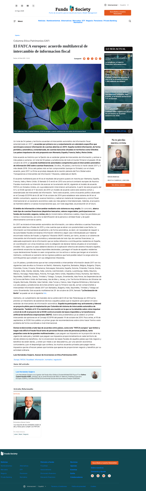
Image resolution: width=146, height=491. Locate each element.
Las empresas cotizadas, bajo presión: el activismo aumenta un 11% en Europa (118, 96)
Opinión (73, 466)
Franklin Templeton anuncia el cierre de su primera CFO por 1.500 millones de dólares (117, 79)
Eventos (73, 470)
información (39, 360)
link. (45, 293)
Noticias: (42, 21)
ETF (83, 21)
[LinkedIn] (16, 5)
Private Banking (110, 21)
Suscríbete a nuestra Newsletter (118, 13)
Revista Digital (116, 131)
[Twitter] (33, 5)
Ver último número (118, 185)
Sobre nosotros (97, 468)
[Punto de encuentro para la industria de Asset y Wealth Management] (73, 10)
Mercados (77, 21)
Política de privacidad (79, 486)
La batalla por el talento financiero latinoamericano (115, 63)
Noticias (4, 462)
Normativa (78, 22)
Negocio (89, 21)
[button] (117, 5)
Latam (16, 434)
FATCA (22, 360)
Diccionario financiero (48, 473)
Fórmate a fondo (47, 462)
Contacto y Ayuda (98, 472)
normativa (49, 360)
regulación (58, 360)
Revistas (74, 462)
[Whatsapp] (100, 58)
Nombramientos (53, 21)
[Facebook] (88, 58)
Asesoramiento (46, 470)
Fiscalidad (44, 466)
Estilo (72, 473)
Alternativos (66, 21)
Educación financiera (48, 477)
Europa (16, 360)
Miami (20, 434)
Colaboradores (76, 477)
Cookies (93, 486)
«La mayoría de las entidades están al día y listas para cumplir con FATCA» (27, 426)
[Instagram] (22, 5)
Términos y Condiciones (59, 486)
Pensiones (98, 21)
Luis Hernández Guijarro (25, 372)
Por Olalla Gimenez (19, 432)
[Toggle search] (130, 20)
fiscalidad (30, 360)
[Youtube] (27, 5)
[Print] (96, 58)
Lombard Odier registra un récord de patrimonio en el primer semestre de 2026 (118, 114)
